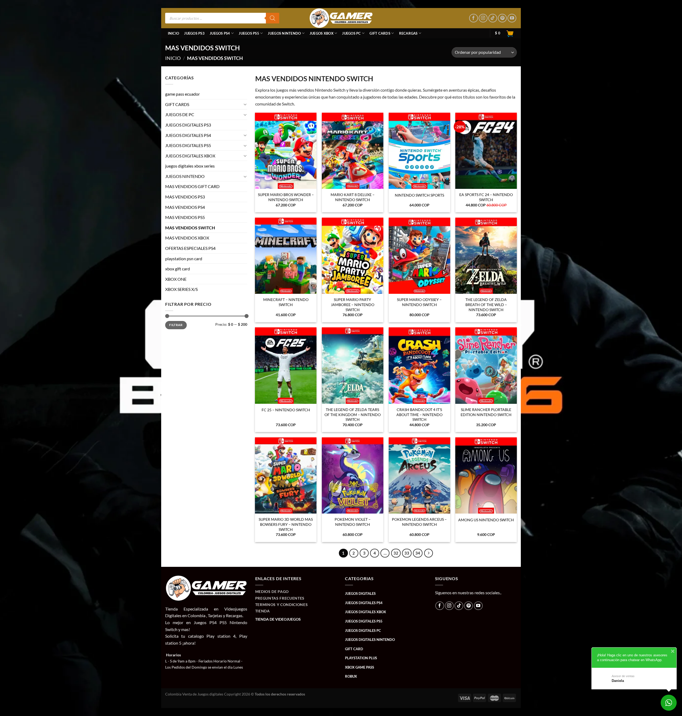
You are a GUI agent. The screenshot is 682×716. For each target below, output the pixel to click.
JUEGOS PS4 (220, 33)
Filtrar (176, 325)
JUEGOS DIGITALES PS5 (188, 145)
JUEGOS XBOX (322, 33)
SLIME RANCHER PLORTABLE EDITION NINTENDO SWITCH (486, 412)
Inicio (173, 33)
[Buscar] (272, 18)
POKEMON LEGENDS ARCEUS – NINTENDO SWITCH (419, 522)
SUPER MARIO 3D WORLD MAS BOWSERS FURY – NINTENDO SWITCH (286, 524)
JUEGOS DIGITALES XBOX (190, 155)
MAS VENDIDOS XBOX (187, 238)
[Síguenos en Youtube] (512, 18)
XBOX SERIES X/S (181, 289)
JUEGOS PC (351, 33)
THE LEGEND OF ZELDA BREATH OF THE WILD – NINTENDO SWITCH (486, 304)
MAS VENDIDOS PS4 (185, 207)
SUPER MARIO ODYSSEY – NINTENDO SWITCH (419, 302)
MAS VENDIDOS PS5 (185, 217)
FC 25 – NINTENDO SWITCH (286, 410)
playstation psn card (183, 258)
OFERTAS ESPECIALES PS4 (190, 248)
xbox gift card (177, 268)
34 (417, 553)
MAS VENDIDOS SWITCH (190, 227)
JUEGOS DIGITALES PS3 (188, 124)
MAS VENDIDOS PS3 (185, 196)
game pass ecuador (182, 93)
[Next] (428, 553)
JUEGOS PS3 (194, 33)
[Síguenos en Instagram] (483, 18)
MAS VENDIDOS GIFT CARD (192, 186)
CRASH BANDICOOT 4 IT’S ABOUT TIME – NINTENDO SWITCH (419, 414)
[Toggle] (245, 104)
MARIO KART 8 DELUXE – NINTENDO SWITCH (353, 197)
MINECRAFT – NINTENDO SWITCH (285, 302)
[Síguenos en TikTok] (492, 18)
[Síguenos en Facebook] (473, 18)
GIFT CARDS (380, 33)
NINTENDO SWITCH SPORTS (419, 195)
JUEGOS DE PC (179, 114)
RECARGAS (408, 33)
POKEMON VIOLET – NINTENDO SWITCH (353, 522)
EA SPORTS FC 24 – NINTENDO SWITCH (486, 197)
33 (406, 553)
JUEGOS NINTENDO (284, 33)
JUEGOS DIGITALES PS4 (188, 135)
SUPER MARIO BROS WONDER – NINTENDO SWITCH (286, 197)
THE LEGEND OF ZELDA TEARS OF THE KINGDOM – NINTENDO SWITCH (352, 414)
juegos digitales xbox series (190, 166)
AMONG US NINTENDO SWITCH (486, 520)
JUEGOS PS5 (249, 33)
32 (395, 553)
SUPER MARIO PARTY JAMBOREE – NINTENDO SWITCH (352, 304)
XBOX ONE (175, 279)
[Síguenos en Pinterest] (502, 18)
